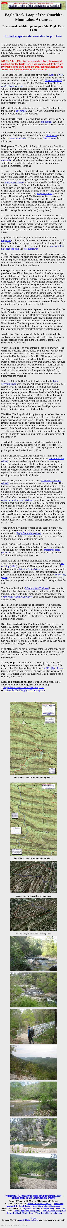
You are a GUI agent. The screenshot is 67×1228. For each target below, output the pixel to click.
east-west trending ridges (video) (17, 500)
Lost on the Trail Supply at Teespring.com (24, 690)
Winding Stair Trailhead (37, 588)
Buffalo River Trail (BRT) (54, 1211)
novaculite (6, 160)
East (51, 74)
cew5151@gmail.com (12, 86)
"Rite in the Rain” (53, 80)
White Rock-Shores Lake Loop (48, 1213)
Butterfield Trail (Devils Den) (20, 1213)
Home (33, 1218)
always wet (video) (14, 182)
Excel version (49, 138)
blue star (5, 248)
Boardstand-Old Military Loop (46, 1206)
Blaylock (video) (45, 193)
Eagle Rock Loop (30, 1208)
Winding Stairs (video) (30, 569)
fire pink (15, 248)
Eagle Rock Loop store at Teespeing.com (23, 687)
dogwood (6, 240)
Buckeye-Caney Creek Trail (53, 1208)
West (60, 74)
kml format (46, 121)
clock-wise (51, 135)
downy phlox (56, 246)
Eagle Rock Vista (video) (29, 533)
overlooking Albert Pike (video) (16, 596)
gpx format (20, 111)
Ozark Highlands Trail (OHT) (27, 1211)
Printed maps (13, 36)
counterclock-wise (18, 138)
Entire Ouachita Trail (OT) (39, 1204)
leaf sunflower (31, 248)
